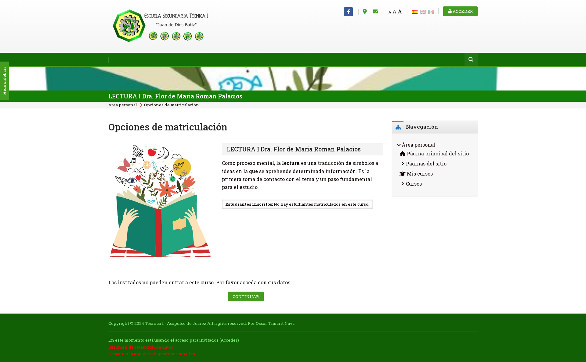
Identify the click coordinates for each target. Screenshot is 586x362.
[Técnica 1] (161, 26)
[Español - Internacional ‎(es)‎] (415, 11)
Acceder (462, 11)
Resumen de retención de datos (140, 347)
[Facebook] (348, 11)
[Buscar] (471, 60)
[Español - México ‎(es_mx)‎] (431, 11)
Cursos (414, 183)
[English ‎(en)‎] (423, 11)
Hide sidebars (4, 81)
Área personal (122, 105)
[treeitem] (435, 165)
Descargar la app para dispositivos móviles (151, 354)
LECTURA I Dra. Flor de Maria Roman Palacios (175, 96)
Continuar (246, 296)
